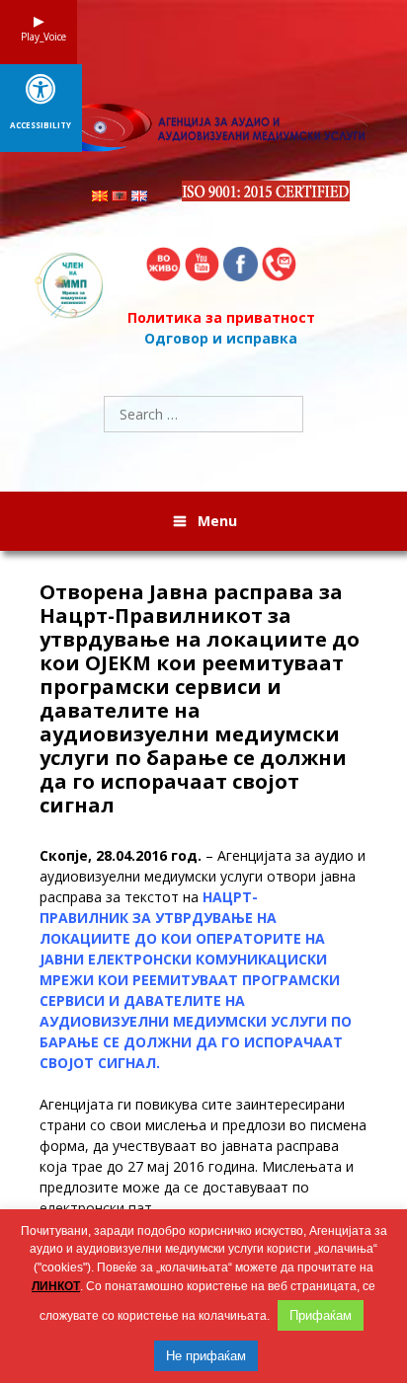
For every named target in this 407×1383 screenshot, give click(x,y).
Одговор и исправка (220, 338)
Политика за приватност (221, 317)
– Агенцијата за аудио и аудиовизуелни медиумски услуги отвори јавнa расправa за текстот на (203, 959)
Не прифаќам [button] (206, 1355)
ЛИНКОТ (56, 1286)
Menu (217, 520)
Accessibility (40, 125)
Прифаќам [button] (320, 1315)
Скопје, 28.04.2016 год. (121, 855)
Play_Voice (38, 36)
